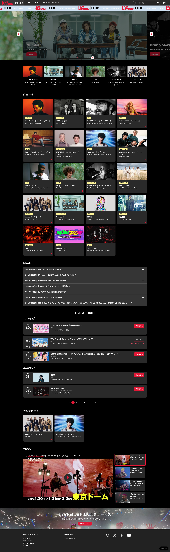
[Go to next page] (99, 402)
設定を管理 (164, 548)
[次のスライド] (158, 35)
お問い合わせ (27, 541)
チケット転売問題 (70, 538)
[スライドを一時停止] (92, 57)
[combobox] (145, 3)
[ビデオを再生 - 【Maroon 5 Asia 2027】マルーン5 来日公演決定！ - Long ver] (68, 478)
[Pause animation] (168, 8)
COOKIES (26, 545)
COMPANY (26, 538)
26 (95, 402)
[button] (12, 2)
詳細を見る (139, 326)
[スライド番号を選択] (78, 57)
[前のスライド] (11, 35)
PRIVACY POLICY (28, 543)
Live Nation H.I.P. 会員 (43, 8)
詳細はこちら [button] (84, 523)
